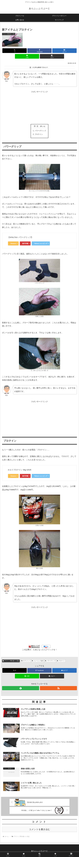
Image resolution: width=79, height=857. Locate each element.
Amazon (13, 243)
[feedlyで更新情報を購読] (20, 688)
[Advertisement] (39, 107)
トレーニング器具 (38, 661)
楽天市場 (25, 243)
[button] (52, 56)
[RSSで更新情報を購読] (58, 688)
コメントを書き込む (39, 829)
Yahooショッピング (40, 243)
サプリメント (26, 661)
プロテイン (39, 134)
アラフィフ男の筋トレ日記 (11, 661)
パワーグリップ (40, 131)
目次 (36, 126)
